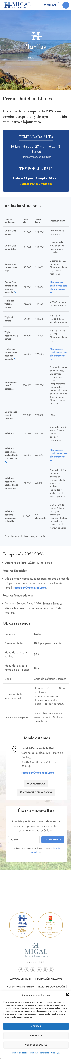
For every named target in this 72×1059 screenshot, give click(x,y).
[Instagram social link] (32, 969)
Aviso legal (55, 1052)
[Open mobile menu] (66, 5)
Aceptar (36, 1026)
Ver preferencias (36, 1045)
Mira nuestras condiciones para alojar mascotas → (58, 287)
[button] (67, 995)
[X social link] (26, 969)
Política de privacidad (39, 1052)
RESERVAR (51, 5)
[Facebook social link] (20, 969)
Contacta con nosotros (37, 792)
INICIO (31, 57)
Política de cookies (20, 1052)
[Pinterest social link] (45, 969)
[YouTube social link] (39, 969)
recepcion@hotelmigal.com (37, 773)
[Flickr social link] (51, 969)
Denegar (36, 1035)
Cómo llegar (37, 783)
